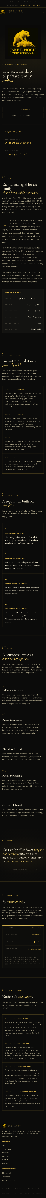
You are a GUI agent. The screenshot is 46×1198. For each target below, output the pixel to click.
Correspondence (22, 109)
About (4, 1145)
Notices (5, 1163)
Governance (6, 1149)
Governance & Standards (23, 115)
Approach (5, 1156)
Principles (5, 1152)
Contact (5, 1160)
